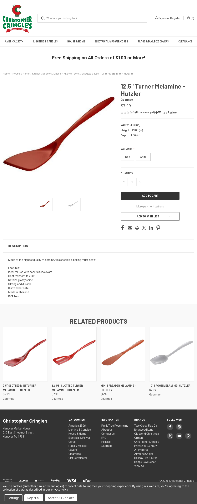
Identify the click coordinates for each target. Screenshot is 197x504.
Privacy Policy (59, 489)
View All (139, 466)
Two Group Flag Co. (146, 425)
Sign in (163, 18)
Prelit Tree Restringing (114, 425)
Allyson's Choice (144, 453)
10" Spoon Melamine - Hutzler (169, 385)
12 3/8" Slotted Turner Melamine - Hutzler (67, 388)
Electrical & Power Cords (111, 41)
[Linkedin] (151, 227)
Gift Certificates (78, 457)
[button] (166, 112)
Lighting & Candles (45, 41)
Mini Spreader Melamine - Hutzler (118, 388)
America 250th (14, 41)
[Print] (137, 227)
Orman (138, 437)
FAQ (103, 437)
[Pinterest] (158, 227)
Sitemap (106, 445)
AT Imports (141, 449)
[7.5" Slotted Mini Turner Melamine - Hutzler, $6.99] (25, 354)
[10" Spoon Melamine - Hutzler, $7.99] (171, 354)
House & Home (76, 41)
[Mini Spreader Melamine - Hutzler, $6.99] (123, 354)
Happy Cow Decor (145, 461)
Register (175, 18)
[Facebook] (123, 227)
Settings (13, 498)
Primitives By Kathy (146, 445)
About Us (107, 429)
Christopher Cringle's (146, 441)
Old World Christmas (146, 433)
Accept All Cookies (61, 498)
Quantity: (127, 173)
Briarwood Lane (143, 429)
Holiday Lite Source (145, 457)
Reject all (33, 498)
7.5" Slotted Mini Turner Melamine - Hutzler (19, 388)
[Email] (130, 227)
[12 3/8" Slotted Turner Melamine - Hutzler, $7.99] (74, 354)
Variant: (126, 148)
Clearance (185, 41)
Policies (106, 441)
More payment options (150, 206)
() (192, 18)
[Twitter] (144, 227)
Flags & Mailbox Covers (153, 41)
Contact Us (108, 433)
